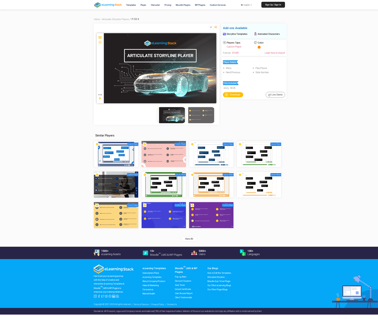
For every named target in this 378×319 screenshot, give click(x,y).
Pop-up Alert (180, 277)
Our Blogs (212, 268)
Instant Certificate (183, 289)
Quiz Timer (180, 285)
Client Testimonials (183, 297)
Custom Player (234, 46)
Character (155, 5)
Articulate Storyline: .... (217, 277)
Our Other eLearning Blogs (219, 285)
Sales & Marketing (150, 285)
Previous (99, 68)
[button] (215, 28)
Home (97, 19)
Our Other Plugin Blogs (217, 289)
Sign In (277, 4)
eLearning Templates (154, 268)
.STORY (235, 52)
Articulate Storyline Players (115, 19)
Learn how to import (275, 52)
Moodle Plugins (183, 5)
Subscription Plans (150, 273)
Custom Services (218, 5)
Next (213, 68)
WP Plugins (200, 5)
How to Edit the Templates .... (220, 273)
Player (143, 5)
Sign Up (269, 4)
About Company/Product (153, 281)
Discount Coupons (183, 281)
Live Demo (277, 94)
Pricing (167, 5)
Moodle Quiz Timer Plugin (218, 281)
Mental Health (148, 293)
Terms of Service (141, 304)
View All (189, 238)
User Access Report (184, 293)
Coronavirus (147, 289)
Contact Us (172, 304)
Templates (131, 5)
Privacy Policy (157, 304)
